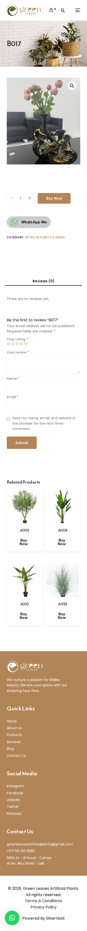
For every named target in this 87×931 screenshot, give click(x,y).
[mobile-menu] (74, 10)
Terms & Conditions (43, 901)
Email (12, 397)
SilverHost (55, 918)
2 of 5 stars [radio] (12, 343)
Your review (18, 352)
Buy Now (54, 198)
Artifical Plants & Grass (45, 237)
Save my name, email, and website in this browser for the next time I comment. (43, 423)
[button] (72, 85)
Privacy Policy (43, 907)
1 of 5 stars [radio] (8, 343)
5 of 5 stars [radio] (26, 343)
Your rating (17, 339)
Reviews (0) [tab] (43, 281)
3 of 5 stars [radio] (17, 343)
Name (13, 378)
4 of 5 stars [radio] (21, 343)
